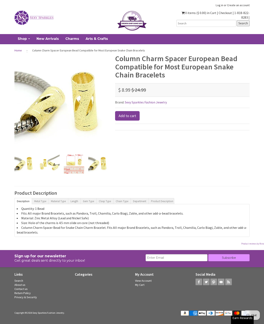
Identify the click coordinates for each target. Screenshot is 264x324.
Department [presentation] (139, 201)
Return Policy (22, 293)
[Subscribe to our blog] (228, 282)
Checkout (225, 13)
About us (19, 285)
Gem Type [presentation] (88, 201)
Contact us (21, 289)
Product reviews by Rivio (252, 243)
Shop (23, 39)
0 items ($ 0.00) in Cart (200, 13)
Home (18, 50)
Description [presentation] (23, 201)
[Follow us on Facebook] (199, 282)
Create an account (238, 5)
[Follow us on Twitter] (206, 282)
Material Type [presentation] (58, 201)
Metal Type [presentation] (40, 201)
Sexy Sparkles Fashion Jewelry (146, 102)
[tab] (23, 201)
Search (18, 280)
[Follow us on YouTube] (221, 282)
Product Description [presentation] (162, 201)
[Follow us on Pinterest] (213, 282)
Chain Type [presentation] (122, 201)
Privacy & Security (25, 297)
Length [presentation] (74, 201)
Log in (219, 5)
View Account (143, 280)
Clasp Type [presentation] (105, 201)
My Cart (139, 285)
